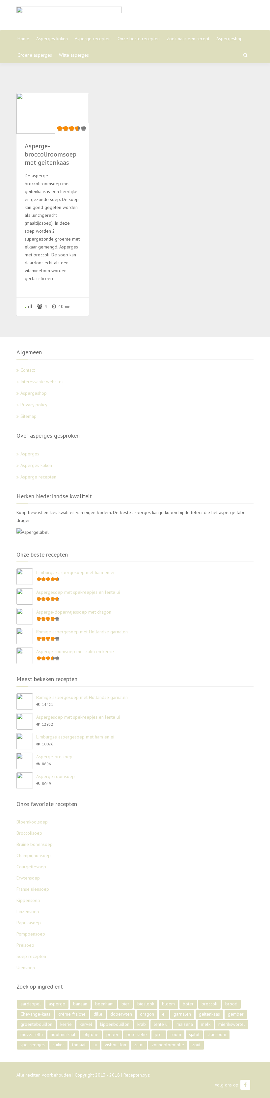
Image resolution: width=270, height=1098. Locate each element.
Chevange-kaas (35, 1014)
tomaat (79, 1045)
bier (125, 1004)
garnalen (182, 1014)
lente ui (161, 1024)
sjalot (194, 1034)
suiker (58, 1045)
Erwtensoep (28, 878)
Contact (27, 370)
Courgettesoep (31, 867)
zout (196, 1045)
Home (23, 39)
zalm (139, 1045)
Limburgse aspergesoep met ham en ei (75, 572)
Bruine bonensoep (34, 844)
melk (205, 1024)
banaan (80, 1004)
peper (112, 1034)
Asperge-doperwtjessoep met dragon (73, 612)
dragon (147, 1014)
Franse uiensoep (32, 889)
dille (98, 1014)
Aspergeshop (229, 39)
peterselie (136, 1034)
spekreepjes (32, 1045)
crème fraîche (72, 1014)
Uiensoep (25, 967)
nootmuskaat (63, 1034)
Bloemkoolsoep (32, 822)
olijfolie (90, 1034)
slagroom (216, 1034)
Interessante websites (42, 382)
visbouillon (115, 1045)
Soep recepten (31, 956)
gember (236, 1014)
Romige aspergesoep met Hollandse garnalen (82, 632)
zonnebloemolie (167, 1045)
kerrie (66, 1024)
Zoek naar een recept (188, 39)
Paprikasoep (28, 923)
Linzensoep (27, 911)
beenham (104, 1004)
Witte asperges (74, 55)
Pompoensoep (30, 934)
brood (231, 1004)
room (176, 1034)
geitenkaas (209, 1014)
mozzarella (31, 1034)
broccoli (209, 1004)
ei (164, 1014)
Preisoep (25, 945)
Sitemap (28, 416)
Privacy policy (33, 405)
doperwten (121, 1014)
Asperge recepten (93, 39)
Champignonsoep (33, 855)
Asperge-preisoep (54, 757)
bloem (168, 1004)
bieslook (145, 1004)
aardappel (30, 1004)
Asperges (29, 454)
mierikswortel (231, 1024)
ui (95, 1045)
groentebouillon (36, 1024)
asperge (57, 1004)
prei (159, 1034)
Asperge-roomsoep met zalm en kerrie (75, 651)
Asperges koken (52, 39)
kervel (86, 1024)
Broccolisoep (29, 833)
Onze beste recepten (139, 39)
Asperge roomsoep (55, 776)
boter (188, 1004)
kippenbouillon (114, 1024)
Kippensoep (28, 900)
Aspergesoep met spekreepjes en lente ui (78, 592)
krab (141, 1024)
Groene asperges (34, 55)
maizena (184, 1024)
